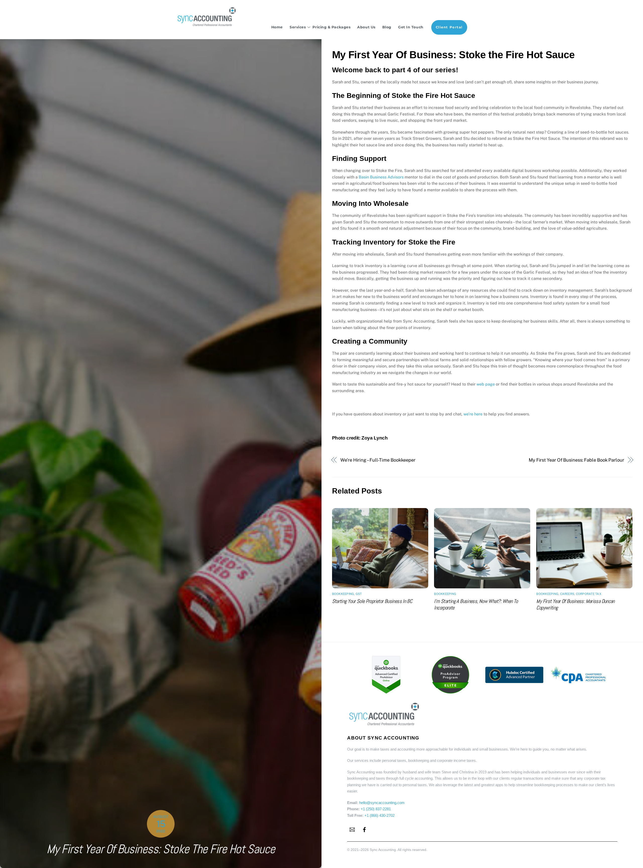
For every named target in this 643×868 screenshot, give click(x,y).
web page (485, 384)
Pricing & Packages (331, 27)
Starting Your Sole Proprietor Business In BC (372, 601)
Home (277, 27)
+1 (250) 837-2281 (376, 809)
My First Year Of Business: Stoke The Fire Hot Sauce (160, 849)
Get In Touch (410, 27)
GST (359, 594)
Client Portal (449, 27)
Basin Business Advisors (381, 177)
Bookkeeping (343, 594)
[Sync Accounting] (207, 25)
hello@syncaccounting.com (382, 802)
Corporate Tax (588, 594)
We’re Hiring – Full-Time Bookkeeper (377, 460)
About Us (366, 27)
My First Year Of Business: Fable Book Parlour (576, 460)
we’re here (473, 414)
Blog (386, 27)
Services (298, 27)
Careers (567, 594)
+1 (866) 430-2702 (379, 815)
